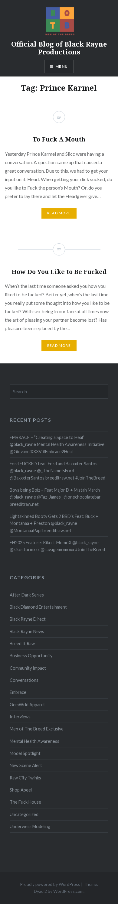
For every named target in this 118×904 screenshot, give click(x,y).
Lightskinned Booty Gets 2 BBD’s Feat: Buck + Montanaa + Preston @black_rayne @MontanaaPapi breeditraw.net (54, 523)
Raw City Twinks (25, 777)
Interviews (20, 716)
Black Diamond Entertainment (38, 607)
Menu (61, 66)
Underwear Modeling (30, 826)
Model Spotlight (25, 753)
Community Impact (28, 668)
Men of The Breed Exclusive (37, 728)
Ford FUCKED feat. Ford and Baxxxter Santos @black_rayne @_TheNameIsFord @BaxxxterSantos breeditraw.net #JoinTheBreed (57, 470)
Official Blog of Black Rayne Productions (59, 47)
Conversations (24, 680)
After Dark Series (27, 594)
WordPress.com (68, 891)
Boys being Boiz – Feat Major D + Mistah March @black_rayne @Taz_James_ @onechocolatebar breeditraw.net (55, 497)
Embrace (18, 692)
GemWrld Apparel (27, 704)
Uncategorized (24, 814)
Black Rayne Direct (28, 619)
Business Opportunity (31, 655)
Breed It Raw (22, 643)
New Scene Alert (26, 765)
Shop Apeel (21, 789)
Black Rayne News (27, 631)
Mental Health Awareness (34, 741)
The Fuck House (25, 802)
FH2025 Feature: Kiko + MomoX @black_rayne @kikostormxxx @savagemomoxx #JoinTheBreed (57, 546)
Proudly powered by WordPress (50, 884)
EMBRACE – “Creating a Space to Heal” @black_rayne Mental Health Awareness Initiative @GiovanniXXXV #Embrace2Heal (57, 444)
